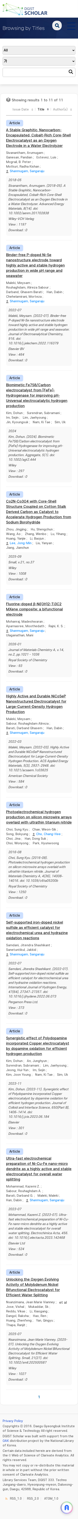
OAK (6, 1441)
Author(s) (60, 109)
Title (40, 109)
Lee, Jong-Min (20, 543)
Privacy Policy (13, 1421)
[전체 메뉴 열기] (71, 25)
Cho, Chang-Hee (48, 834)
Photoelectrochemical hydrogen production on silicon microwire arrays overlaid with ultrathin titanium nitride (39, 817)
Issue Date (21, 109)
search (57, 25)
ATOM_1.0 (51, 1498)
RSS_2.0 (33, 1498)
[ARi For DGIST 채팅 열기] (67, 1508)
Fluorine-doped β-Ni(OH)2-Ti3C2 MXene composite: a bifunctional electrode (34, 609)
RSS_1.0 (16, 1498)
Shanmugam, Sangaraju (27, 171)
